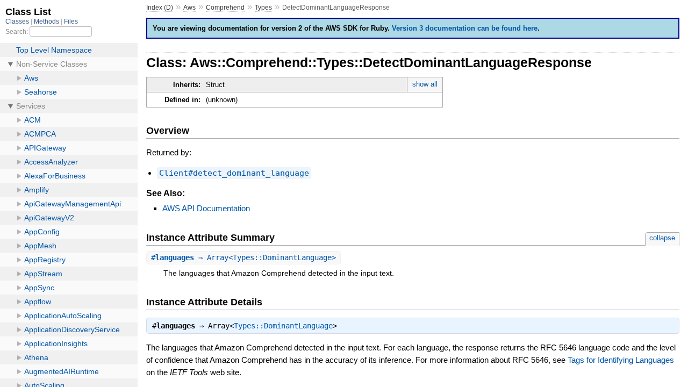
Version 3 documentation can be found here (465, 28)
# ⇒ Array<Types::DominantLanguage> (243, 257)
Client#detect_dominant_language (234, 173)
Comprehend (225, 7)
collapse (662, 238)
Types (263, 7)
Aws (189, 7)
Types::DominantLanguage (283, 325)
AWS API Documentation (206, 208)
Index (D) (159, 7)
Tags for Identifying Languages (621, 359)
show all (425, 84)
